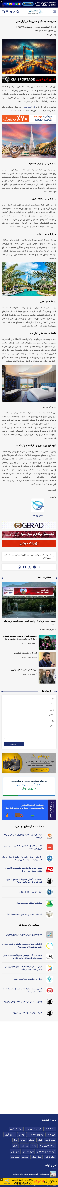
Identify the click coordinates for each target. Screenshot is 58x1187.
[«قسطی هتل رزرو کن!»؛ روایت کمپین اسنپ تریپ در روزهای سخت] (29, 600)
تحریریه (50, 34)
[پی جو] (50, 934)
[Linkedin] (3, 11)
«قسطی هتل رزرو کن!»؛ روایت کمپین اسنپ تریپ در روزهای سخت (23, 847)
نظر (52, 720)
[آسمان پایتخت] (37, 505)
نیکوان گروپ (10, 1134)
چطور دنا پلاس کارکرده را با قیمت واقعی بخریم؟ (23, 1001)
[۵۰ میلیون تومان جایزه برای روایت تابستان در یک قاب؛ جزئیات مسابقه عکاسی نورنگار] (47, 642)
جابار (15, 1140)
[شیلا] (50, 836)
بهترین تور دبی (33, 554)
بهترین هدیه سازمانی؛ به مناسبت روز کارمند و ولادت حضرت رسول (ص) (23, 869)
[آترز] (50, 945)
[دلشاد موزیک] (50, 957)
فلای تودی (15, 1151)
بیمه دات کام (50, 1128)
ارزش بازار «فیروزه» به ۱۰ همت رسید (28, 979)
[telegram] (34, 567)
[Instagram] (7, 11)
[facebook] (24, 567)
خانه (54, 27)
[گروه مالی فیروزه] (50, 979)
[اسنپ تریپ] (50, 847)
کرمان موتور (36, 1157)
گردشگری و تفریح (42, 27)
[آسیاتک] (50, 968)
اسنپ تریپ (50, 1140)
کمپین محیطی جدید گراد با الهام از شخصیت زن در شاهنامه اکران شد (22, 990)
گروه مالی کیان (16, 1128)
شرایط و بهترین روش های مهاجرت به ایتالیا (24, 914)
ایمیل (52, 709)
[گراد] (50, 990)
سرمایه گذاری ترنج (47, 1145)
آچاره (40, 1140)
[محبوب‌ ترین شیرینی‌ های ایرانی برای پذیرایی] (53, 1174)
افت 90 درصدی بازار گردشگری (25, 653)
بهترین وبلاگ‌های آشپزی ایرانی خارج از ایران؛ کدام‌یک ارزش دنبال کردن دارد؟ (24, 881)
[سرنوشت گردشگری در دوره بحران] (47, 676)
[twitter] (29, 567)
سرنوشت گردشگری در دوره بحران (24, 669)
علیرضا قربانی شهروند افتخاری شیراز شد (26, 1012)
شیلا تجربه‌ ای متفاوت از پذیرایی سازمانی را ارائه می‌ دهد (23, 836)
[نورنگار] (50, 858)
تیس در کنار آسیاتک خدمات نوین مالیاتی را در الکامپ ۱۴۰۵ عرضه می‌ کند (23, 968)
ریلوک (33, 1145)
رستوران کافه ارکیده (35, 1134)
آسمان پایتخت (37, 515)
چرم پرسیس (28, 1151)
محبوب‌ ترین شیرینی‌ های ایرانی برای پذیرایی (24, 934)
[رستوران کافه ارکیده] (50, 869)
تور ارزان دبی (29, 107)
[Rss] (14, 11)
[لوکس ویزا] (50, 914)
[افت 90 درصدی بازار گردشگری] (47, 659)
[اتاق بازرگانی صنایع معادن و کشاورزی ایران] (50, 892)
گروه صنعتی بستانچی (46, 1151)
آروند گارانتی (50, 1157)
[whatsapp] (19, 567)
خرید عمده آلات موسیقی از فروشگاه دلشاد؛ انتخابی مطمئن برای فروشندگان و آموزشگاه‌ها (22, 957)
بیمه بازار (24, 1145)
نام (53, 698)
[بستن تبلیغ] (1, 1)
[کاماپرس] (36, 11)
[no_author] (50, 880)
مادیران (25, 1157)
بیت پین (15, 1157)
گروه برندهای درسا (33, 1128)
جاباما (23, 1140)
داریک (31, 1140)
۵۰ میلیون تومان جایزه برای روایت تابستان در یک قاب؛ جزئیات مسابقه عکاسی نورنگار (20, 637)
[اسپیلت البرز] (50, 903)
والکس (21, 1134)
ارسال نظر (13, 744)
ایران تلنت (51, 1134)
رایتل (15, 1145)
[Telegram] (10, 11)
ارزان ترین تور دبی (18, 554)
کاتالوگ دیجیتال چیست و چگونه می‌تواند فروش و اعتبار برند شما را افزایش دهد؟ (22, 946)
